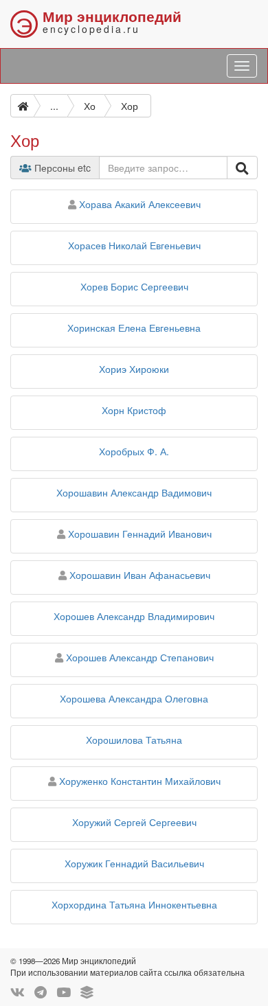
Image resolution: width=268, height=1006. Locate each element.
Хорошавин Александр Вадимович (134, 492)
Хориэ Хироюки (134, 369)
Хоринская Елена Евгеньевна (134, 327)
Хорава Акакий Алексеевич (140, 204)
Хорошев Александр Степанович (140, 657)
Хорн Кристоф (134, 410)
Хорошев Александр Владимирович (134, 616)
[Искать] (242, 167)
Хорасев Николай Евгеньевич (134, 245)
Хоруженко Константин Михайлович (140, 781)
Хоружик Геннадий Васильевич (134, 863)
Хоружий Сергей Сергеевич (134, 822)
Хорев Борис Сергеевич (134, 286)
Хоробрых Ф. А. (134, 451)
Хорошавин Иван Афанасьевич (139, 575)
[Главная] (22, 105)
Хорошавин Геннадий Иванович (140, 533)
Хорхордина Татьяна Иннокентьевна (134, 904)
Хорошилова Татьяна (134, 739)
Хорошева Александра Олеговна (134, 698)
